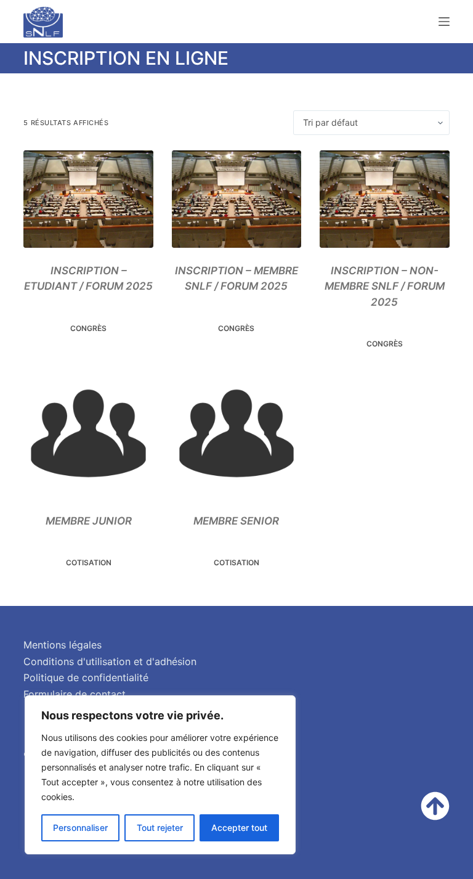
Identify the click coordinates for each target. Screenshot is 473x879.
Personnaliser (80, 827)
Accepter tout (239, 827)
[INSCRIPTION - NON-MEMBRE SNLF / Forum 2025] (384, 199)
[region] (160, 774)
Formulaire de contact (74, 694)
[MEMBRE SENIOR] (236, 433)
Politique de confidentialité (85, 677)
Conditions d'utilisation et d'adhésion (109, 661)
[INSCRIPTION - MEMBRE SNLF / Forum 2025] (236, 199)
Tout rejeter (160, 827)
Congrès (88, 328)
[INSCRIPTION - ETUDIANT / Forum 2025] (88, 199)
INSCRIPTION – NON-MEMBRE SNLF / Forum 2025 (385, 286)
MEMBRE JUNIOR (89, 521)
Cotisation (88, 562)
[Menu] (444, 21)
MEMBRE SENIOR (236, 521)
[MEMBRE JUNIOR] (88, 433)
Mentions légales (62, 645)
